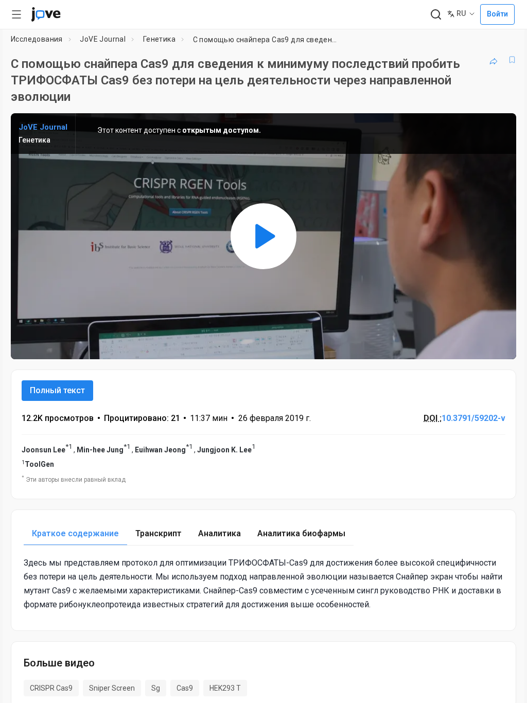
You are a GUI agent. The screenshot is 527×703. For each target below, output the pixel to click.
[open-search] (435, 14)
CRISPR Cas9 (51, 688)
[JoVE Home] (46, 14)
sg (155, 688)
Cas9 (185, 688)
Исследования (37, 39)
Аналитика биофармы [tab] (301, 533)
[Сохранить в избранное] (512, 60)
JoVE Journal (103, 39)
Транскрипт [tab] (158, 533)
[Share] (493, 60)
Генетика (159, 39)
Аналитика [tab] (219, 533)
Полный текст (57, 390)
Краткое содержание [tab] (75, 533)
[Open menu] (16, 14)
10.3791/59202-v (473, 418)
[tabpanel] (263, 584)
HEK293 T (225, 688)
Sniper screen (112, 688)
